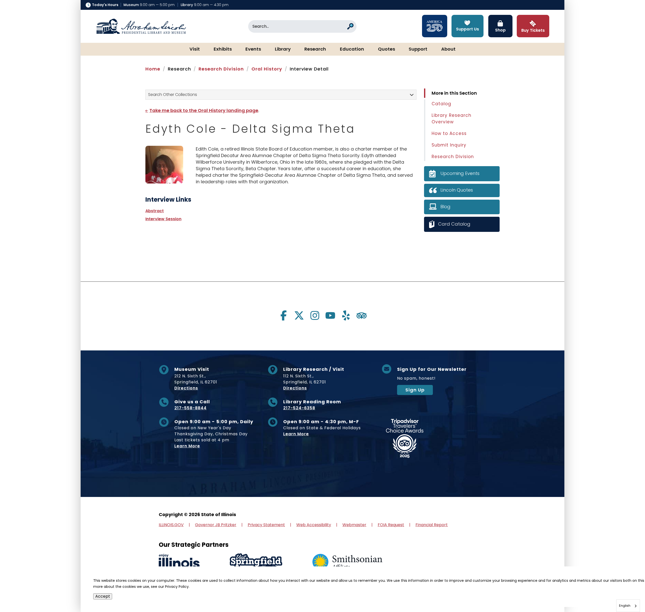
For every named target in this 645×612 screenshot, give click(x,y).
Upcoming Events (459, 173)
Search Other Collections (172, 94)
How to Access (449, 133)
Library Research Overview (451, 118)
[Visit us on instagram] (315, 315)
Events (253, 49)
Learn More (187, 446)
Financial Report (431, 525)
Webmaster (354, 525)
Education (352, 49)
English (624, 605)
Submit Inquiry (449, 145)
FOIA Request (391, 525)
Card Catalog (454, 224)
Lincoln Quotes (456, 190)
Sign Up (415, 390)
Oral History (266, 69)
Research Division (221, 69)
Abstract (154, 211)
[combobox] (628, 605)
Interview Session (163, 219)
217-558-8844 (190, 408)
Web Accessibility (313, 525)
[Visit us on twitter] (299, 315)
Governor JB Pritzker (215, 525)
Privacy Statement (266, 525)
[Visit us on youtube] (330, 315)
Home (152, 69)
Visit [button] (194, 49)
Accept (102, 596)
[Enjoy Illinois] (179, 562)
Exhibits (223, 49)
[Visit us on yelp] (346, 315)
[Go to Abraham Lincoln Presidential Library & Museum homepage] (141, 26)
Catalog (441, 104)
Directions (186, 388)
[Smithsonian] (347, 562)
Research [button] (315, 49)
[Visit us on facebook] (283, 315)
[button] (626, 593)
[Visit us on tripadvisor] (362, 315)
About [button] (448, 49)
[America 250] (434, 26)
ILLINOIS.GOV (171, 525)
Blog (445, 206)
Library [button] (283, 49)
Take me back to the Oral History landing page (203, 110)
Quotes (386, 49)
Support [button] (418, 49)
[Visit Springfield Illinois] (256, 562)
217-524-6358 (299, 408)
